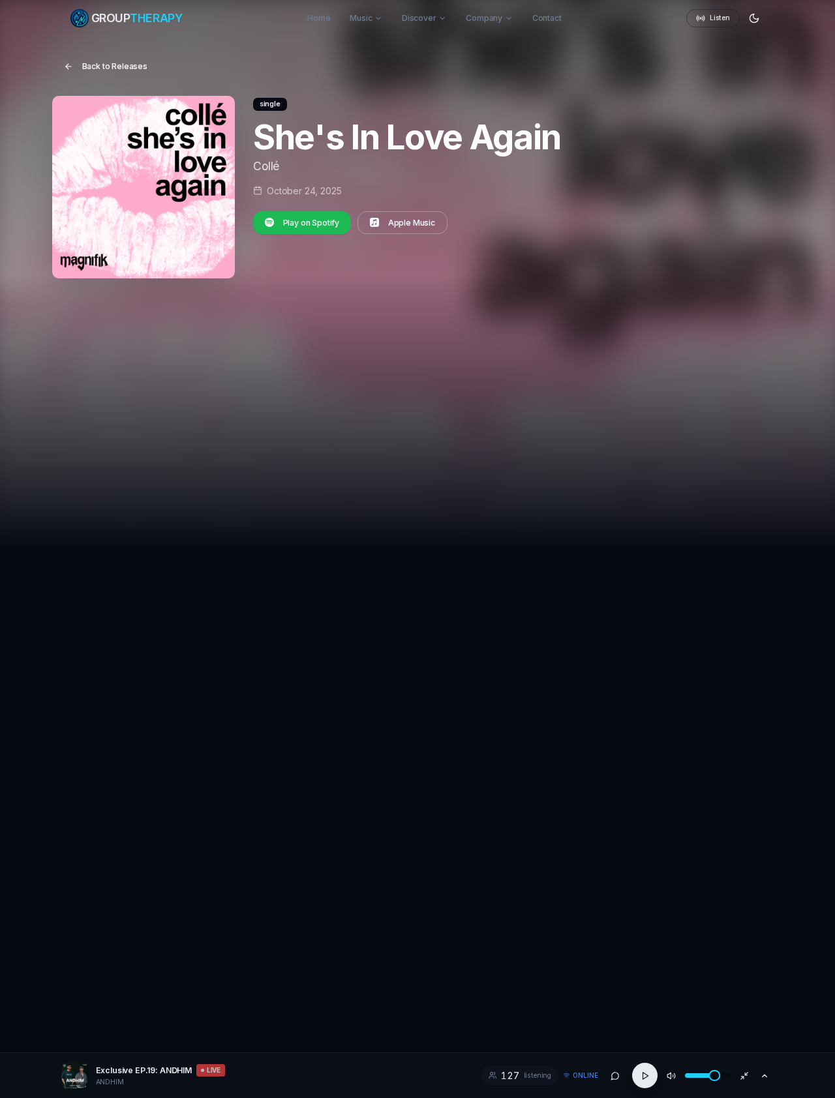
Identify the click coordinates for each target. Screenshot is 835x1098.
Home (318, 18)
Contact (547, 18)
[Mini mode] (744, 1076)
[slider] (714, 1076)
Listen (719, 18)
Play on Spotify (311, 223)
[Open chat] (615, 1075)
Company (484, 18)
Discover (419, 18)
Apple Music (411, 223)
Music (361, 18)
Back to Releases (115, 66)
